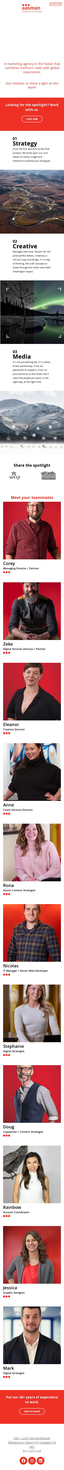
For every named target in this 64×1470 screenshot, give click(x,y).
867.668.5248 (32, 1451)
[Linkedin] (40, 1461)
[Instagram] (32, 1461)
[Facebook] (23, 1461)
